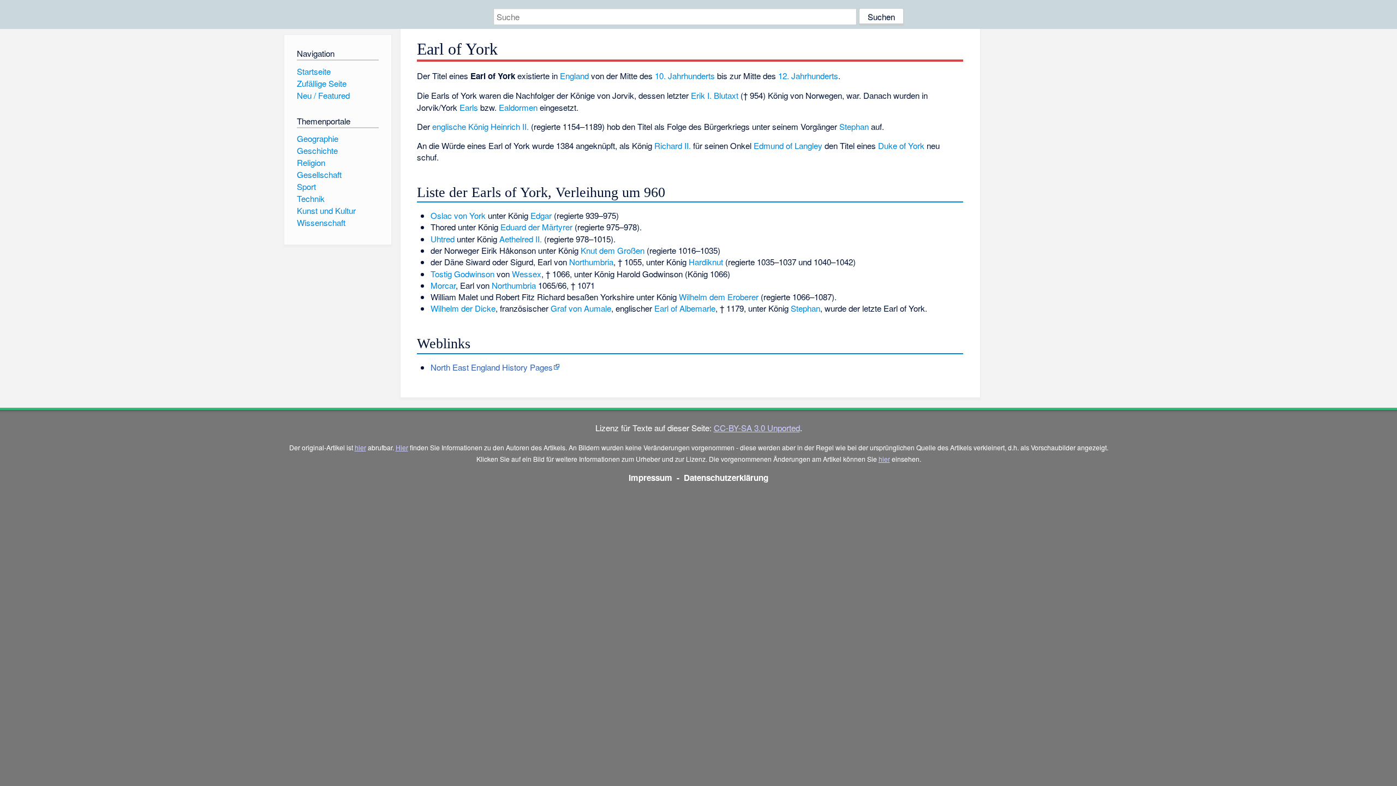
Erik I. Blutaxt (714, 95)
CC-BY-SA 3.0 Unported (757, 427)
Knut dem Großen (612, 250)
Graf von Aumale (581, 308)
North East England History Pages (492, 367)
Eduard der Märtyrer (536, 227)
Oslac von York (458, 215)
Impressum (650, 478)
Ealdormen (518, 107)
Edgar (541, 215)
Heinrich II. (510, 126)
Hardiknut (706, 261)
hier (360, 447)
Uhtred (443, 239)
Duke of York (901, 145)
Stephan (854, 126)
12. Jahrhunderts (808, 75)
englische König (460, 126)
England (574, 75)
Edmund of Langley (788, 145)
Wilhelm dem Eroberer (719, 296)
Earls (468, 107)
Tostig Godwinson (462, 273)
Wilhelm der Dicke (463, 308)
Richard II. (672, 145)
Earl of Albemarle (684, 308)
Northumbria (591, 261)
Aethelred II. (520, 239)
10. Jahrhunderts (685, 75)
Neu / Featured (323, 95)
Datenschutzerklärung (726, 478)
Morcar (443, 285)
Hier (402, 447)
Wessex (526, 273)
